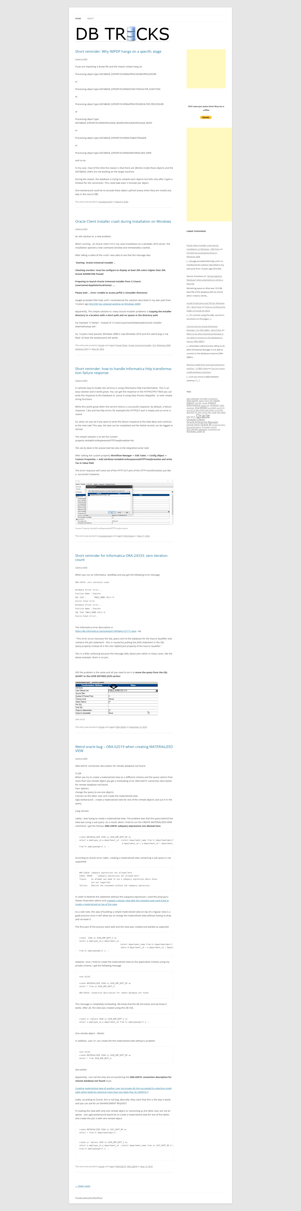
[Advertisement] (206, 68)
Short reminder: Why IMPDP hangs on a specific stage (118, 51)
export (190, 403)
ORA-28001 (221, 412)
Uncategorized (105, 201)
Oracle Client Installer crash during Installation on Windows (123, 221)
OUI (154, 345)
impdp (204, 403)
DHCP (206, 401)
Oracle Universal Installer (139, 345)
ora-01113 (191, 410)
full (196, 403)
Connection (213, 399)
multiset (214, 405)
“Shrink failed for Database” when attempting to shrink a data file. (205, 280)
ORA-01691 (209, 410)
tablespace (203, 429)
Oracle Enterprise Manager (202, 422)
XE (203, 431)
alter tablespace (193, 399)
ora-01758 (218, 410)
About (90, 18)
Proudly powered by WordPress (89, 1197)
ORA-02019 (121, 1166)
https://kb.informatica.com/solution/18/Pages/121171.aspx (105, 631)
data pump (192, 400)
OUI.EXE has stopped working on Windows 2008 (115, 303)
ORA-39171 (191, 417)
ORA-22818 (132, 1166)
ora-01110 (220, 408)
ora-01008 (212, 408)
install (203, 405)
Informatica (128, 536)
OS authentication (194, 427)
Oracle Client (121, 345)
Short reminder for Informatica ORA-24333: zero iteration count (121, 557)
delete (201, 401)
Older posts (82, 1186)
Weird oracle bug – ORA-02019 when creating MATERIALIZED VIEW (124, 748)
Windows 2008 (163, 345)
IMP (199, 403)
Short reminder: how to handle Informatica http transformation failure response (123, 370)
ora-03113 (192, 412)
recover (214, 427)
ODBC (221, 405)
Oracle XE (206, 424)
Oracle (101, 345)
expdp (216, 400)
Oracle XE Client (218, 425)
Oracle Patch (193, 424)
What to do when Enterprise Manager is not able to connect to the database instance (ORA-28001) (205, 337)
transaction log (214, 429)
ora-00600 (201, 407)
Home (78, 18)
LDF (207, 405)
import (212, 403)
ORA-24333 (121, 727)
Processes (206, 427)
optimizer (190, 408)
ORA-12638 (211, 412)
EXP (211, 401)
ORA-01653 (199, 410)
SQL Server (192, 429)
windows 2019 (81, 349)
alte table (204, 399)
